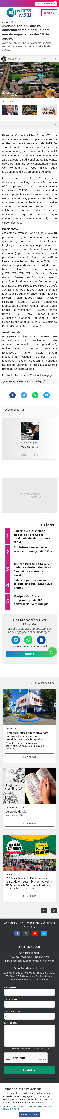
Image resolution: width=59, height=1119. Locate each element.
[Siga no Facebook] (17, 933)
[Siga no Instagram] (26, 933)
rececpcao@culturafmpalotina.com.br (33, 960)
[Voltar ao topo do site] (54, 615)
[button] (54, 910)
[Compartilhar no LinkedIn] (46, 395)
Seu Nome (10, 987)
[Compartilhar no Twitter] (24, 395)
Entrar (29, 654)
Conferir (29, 756)
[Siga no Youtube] (35, 933)
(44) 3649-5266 (24, 957)
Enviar (28, 1070)
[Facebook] (35, 455)
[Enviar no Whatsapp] (35, 395)
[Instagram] (24, 455)
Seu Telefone (12, 1011)
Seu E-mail (10, 999)
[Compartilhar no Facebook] (12, 395)
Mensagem (10, 1023)
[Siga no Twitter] (44, 933)
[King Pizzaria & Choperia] (29, 495)
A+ (55, 125)
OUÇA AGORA (45, 3)
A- (46, 125)
